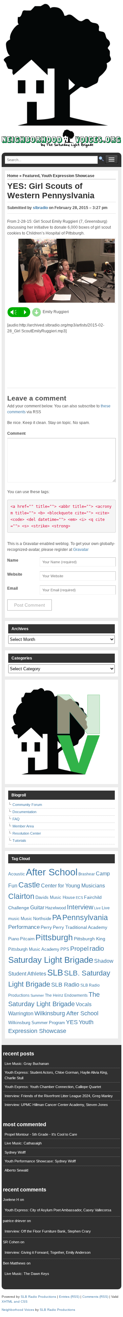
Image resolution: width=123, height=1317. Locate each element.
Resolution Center (26, 833)
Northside (42, 918)
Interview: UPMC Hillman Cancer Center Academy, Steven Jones (56, 1105)
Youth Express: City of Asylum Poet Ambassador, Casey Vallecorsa (58, 1210)
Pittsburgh (54, 937)
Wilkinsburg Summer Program (36, 1022)
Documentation (24, 812)
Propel (79, 948)
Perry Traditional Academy (80, 927)
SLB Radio (65, 984)
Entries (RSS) (69, 1296)
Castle (29, 885)
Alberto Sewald (16, 1170)
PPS (64, 949)
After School (51, 872)
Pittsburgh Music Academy (33, 949)
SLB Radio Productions (38, 1296)
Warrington (20, 1013)
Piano (13, 938)
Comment (16, 433)
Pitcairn (27, 938)
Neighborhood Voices (18, 1309)
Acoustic (16, 873)
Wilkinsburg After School (66, 1013)
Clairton (21, 896)
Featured (31, 176)
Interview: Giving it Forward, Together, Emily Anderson (48, 1252)
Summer (37, 995)
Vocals (84, 1004)
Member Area (23, 826)
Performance (24, 927)
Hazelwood (55, 907)
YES (72, 1022)
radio (97, 948)
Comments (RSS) (95, 1296)
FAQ (16, 819)
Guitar (37, 907)
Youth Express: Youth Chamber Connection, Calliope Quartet (53, 1087)
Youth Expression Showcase (67, 176)
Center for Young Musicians (73, 885)
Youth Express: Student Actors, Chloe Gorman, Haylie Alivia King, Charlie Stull (56, 1075)
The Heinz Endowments (66, 995)
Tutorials (19, 840)
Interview (80, 907)
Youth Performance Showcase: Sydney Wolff (40, 1161)
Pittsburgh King (89, 938)
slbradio (40, 207)
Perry (46, 927)
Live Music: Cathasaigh (23, 1143)
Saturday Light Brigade (50, 959)
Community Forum (27, 805)
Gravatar (81, 549)
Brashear (86, 874)
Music (26, 918)
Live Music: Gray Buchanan (27, 1064)
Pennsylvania (85, 917)
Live (97, 908)
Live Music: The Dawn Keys (27, 1274)
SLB (55, 972)
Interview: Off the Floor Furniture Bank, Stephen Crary (48, 1231)
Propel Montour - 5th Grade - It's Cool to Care (41, 1134)
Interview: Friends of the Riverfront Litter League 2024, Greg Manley (59, 1096)
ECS (79, 898)
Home (13, 176)
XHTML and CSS (15, 1301)
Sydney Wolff (15, 1152)
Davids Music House (55, 897)
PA (56, 917)
